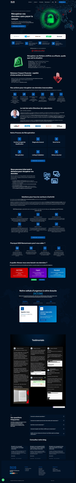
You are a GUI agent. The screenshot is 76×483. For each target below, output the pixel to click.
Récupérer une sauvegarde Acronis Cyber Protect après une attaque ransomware (56, 447)
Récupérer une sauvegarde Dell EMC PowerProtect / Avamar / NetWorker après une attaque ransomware (37, 447)
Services (29, 2)
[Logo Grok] (15, 473)
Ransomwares (47, 2)
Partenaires (41, 2)
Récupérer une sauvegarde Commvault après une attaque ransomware (17, 447)
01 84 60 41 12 (24, 314)
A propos (35, 2)
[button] (47, 416)
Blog (53, 2)
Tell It (23, 480)
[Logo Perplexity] (17, 473)
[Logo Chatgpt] (12, 473)
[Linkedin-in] (10, 473)
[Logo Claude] (14, 473)
